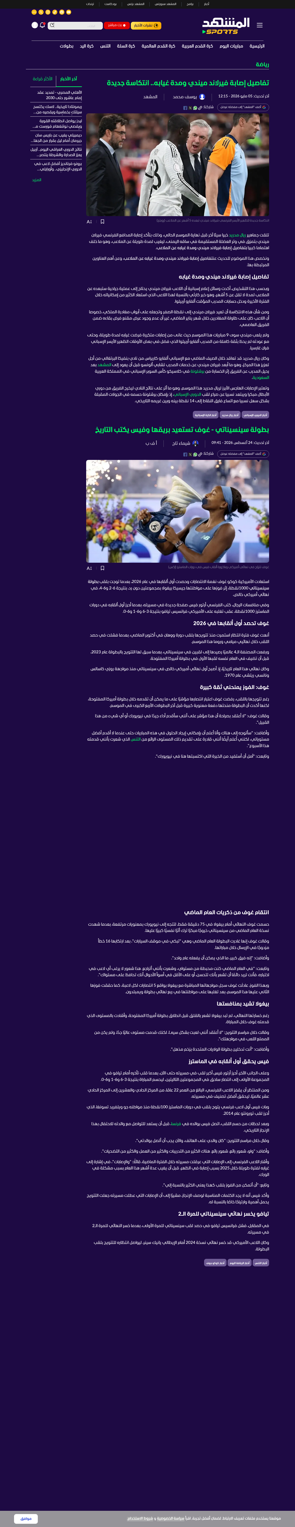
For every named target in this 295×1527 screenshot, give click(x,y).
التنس (136, 739)
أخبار (206, 4)
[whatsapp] (195, 108)
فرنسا (176, 1124)
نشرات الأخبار (143, 25)
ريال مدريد (237, 235)
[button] (147, 65)
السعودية (261, 378)
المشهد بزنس (135, 4)
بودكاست (111, 4)
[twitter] (190, 108)
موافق (26, 1519)
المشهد (104, 365)
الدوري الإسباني (187, 395)
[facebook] (185, 108)
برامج (190, 4)
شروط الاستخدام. (140, 1519)
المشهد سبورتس (165, 4)
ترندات (90, 4)
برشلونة (197, 372)
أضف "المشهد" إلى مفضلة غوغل (240, 107)
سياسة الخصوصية (170, 1519)
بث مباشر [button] (115, 25)
